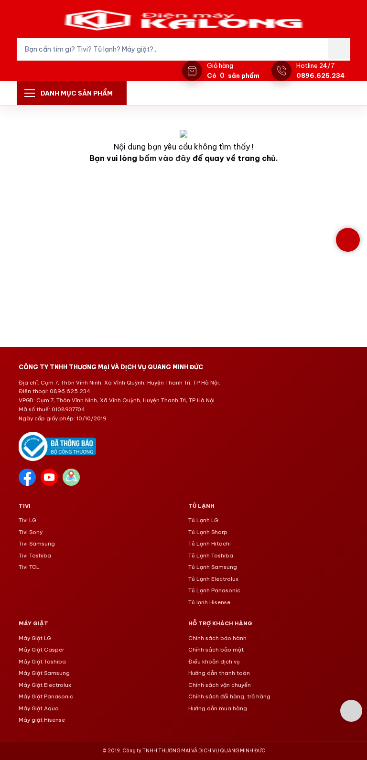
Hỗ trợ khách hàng (220, 623)
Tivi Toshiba (35, 555)
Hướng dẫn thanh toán (219, 673)
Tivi (25, 506)
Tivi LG (27, 520)
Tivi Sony (31, 532)
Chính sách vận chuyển (219, 685)
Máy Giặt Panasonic (46, 696)
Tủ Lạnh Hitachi (209, 543)
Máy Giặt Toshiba (42, 661)
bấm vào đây (165, 158)
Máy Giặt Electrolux (45, 685)
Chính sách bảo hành (217, 638)
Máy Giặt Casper (41, 649)
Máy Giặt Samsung (44, 673)
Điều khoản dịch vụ (214, 661)
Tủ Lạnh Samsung (212, 567)
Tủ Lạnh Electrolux (213, 579)
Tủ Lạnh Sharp (207, 532)
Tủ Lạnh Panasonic (214, 590)
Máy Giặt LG (35, 638)
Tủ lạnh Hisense (209, 602)
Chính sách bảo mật (216, 649)
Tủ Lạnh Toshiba (210, 555)
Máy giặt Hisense (42, 720)
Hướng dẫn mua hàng (217, 708)
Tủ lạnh (201, 506)
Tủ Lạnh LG (203, 520)
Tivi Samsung (37, 543)
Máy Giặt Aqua (39, 708)
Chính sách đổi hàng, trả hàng (229, 696)
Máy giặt (33, 623)
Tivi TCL (29, 567)
